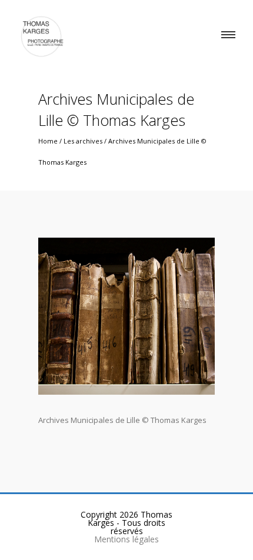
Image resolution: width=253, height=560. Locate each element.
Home (48, 140)
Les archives (83, 140)
